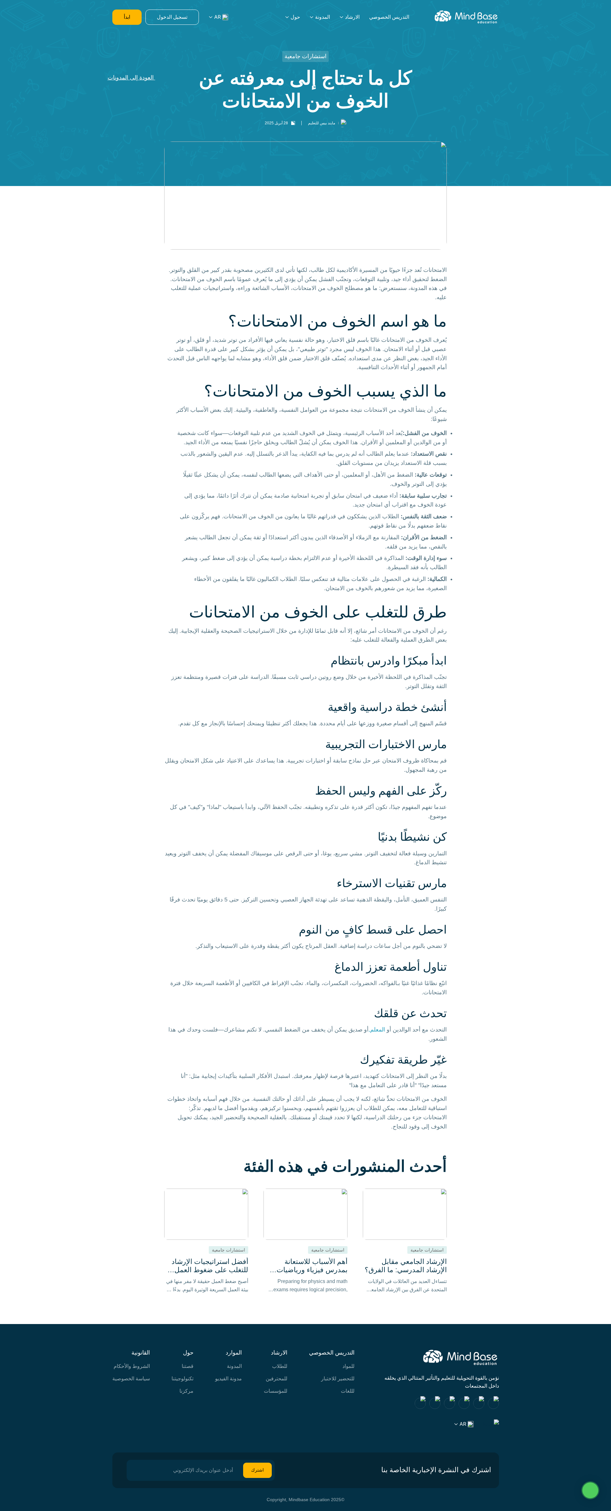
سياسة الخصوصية (131, 1378)
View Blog (405, 1241)
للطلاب (279, 1366)
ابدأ (127, 17)
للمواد (348, 1366)
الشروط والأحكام (132, 1366)
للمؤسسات (275, 1391)
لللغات (348, 1391)
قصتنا (187, 1366)
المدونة (322, 17)
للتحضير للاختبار (338, 1378)
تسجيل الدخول (172, 17)
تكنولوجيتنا (182, 1378)
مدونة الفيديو (228, 1378)
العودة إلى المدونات (131, 77)
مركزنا (186, 1391)
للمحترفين (276, 1378)
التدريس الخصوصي (389, 17)
